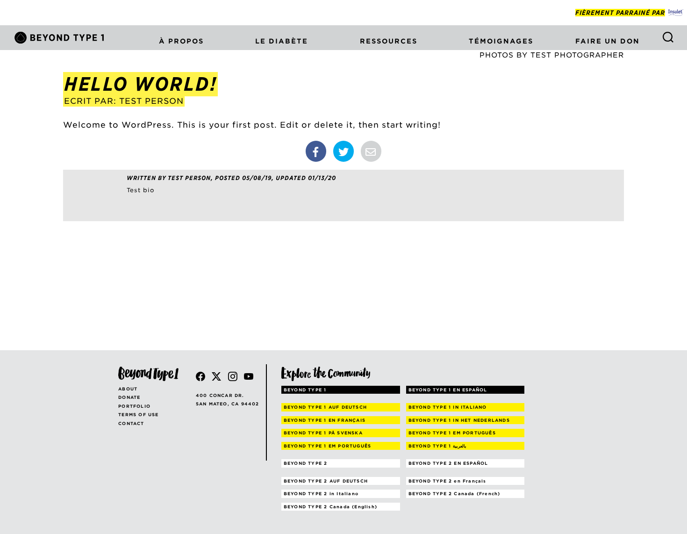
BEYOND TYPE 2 (306, 463)
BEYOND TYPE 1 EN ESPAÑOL (447, 389)
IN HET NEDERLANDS (459, 420)
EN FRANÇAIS (324, 420)
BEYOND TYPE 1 (305, 389)
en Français (447, 480)
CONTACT (131, 423)
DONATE (129, 397)
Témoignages (501, 41)
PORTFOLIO (134, 406)
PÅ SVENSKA (323, 432)
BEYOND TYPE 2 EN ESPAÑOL (448, 463)
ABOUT (127, 388)
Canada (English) (330, 506)
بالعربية (437, 445)
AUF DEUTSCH (325, 407)
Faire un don (607, 41)
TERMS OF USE (138, 414)
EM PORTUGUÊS (452, 432)
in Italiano (321, 493)
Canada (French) (454, 493)
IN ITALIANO (447, 407)
